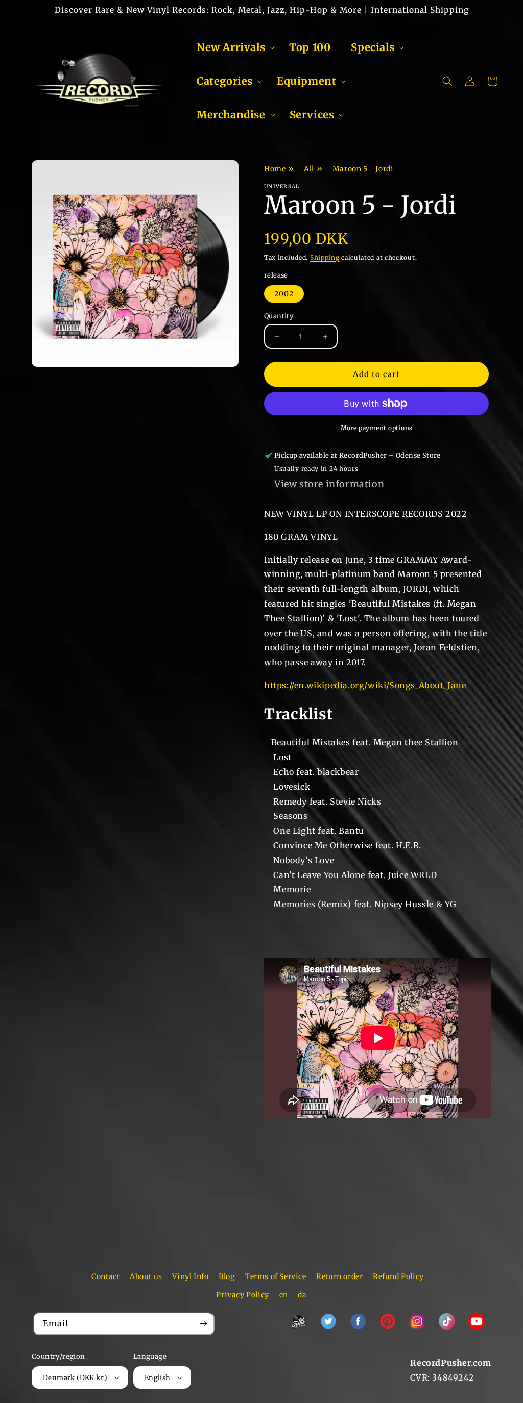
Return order (339, 1276)
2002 (284, 293)
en (283, 1294)
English (158, 1377)
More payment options (377, 428)
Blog (226, 1276)
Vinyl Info (190, 1276)
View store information (329, 484)
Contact (105, 1276)
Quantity (279, 316)
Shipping (325, 257)
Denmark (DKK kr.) (75, 1377)
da (302, 1294)
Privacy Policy (242, 1294)
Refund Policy (398, 1276)
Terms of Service (275, 1276)
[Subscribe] (203, 1323)
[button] (232, 47)
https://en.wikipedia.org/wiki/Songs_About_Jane (365, 685)
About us (146, 1276)
